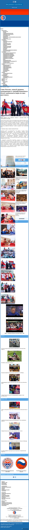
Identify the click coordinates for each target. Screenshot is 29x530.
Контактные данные (6, 50)
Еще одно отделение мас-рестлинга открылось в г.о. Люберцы (12, 372)
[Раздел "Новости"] (27, 336)
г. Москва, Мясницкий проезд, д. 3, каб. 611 (14, 508)
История (4, 32)
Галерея (3, 80)
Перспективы (4, 505)
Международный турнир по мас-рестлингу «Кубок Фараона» (21, 203)
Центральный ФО (6, 70)
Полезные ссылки (6, 62)
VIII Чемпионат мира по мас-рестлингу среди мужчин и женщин (20, 213)
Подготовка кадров (6, 35)
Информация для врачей (7, 57)
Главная (1, 28)
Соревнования (4, 75)
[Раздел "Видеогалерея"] (27, 221)
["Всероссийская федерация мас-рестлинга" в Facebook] (13, 2)
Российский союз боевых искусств (21, 471)
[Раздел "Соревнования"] (27, 166)
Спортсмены (5, 74)
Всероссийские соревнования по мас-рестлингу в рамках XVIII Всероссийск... (21, 191)
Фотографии (5, 81)
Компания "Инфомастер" (9, 524)
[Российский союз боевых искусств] (22, 160)
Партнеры (5, 49)
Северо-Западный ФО (7, 66)
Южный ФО (5, 71)
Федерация (4, 39)
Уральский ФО (5, 69)
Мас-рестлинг (4, 30)
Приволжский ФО (6, 65)
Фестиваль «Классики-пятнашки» (7, 362)
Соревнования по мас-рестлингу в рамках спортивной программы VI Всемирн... (21, 178)
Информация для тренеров (8, 56)
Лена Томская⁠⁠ (9, 526)
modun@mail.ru (16, 517)
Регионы (3, 63)
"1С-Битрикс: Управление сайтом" (17, 523)
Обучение (3, 83)
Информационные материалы (8, 54)
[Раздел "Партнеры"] (27, 455)
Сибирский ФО (5, 68)
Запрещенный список (7, 60)
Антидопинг (5, 48)
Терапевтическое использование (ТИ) (10, 61)
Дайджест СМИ (4, 79)
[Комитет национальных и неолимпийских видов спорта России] (24, 160)
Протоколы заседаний (7, 46)
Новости (3, 78)
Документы (5, 45)
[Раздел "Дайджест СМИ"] (27, 399)
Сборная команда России (7, 73)
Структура (5, 42)
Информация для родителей (8, 58)
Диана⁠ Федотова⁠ (7, 527)
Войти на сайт (14, 7)
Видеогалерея (4, 484)
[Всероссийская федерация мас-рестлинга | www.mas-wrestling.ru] (3, 20)
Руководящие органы (7, 43)
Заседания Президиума (6, 498)
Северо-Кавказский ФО (7, 67)
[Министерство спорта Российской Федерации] (19, 160)
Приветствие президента (7, 41)
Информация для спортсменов (8, 55)
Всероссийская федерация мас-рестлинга (14, 521)
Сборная (3, 72)
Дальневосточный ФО (7, 64)
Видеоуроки (5, 85)
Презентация (5, 37)
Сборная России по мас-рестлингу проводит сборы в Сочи (11, 430)
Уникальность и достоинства (8, 34)
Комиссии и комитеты (7, 44)
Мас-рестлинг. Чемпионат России (14, 318)
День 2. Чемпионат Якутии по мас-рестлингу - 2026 (14, 333)
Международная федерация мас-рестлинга (7, 471)
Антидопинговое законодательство (9, 52)
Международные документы (8, 53)
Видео (4, 59)
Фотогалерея (4, 483)
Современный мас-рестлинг (8, 33)
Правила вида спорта (7, 38)
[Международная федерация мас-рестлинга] (21, 160)
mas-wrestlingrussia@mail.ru (16, 510)
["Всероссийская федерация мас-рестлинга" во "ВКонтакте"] (15, 2)
